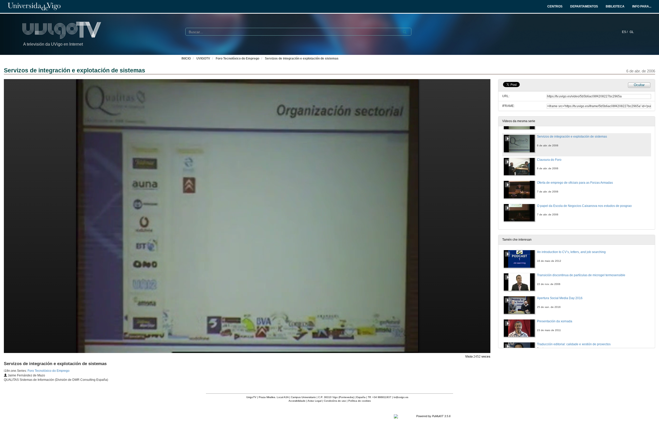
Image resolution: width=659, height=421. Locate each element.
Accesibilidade (297, 400)
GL (632, 32)
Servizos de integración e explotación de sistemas (302, 58)
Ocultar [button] (639, 85)
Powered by (433, 416)
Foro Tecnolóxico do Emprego (237, 58)
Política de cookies (359, 400)
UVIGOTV (203, 58)
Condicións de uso (335, 400)
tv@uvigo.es (401, 397)
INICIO (186, 58)
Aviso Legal (315, 400)
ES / (625, 32)
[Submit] (404, 32)
